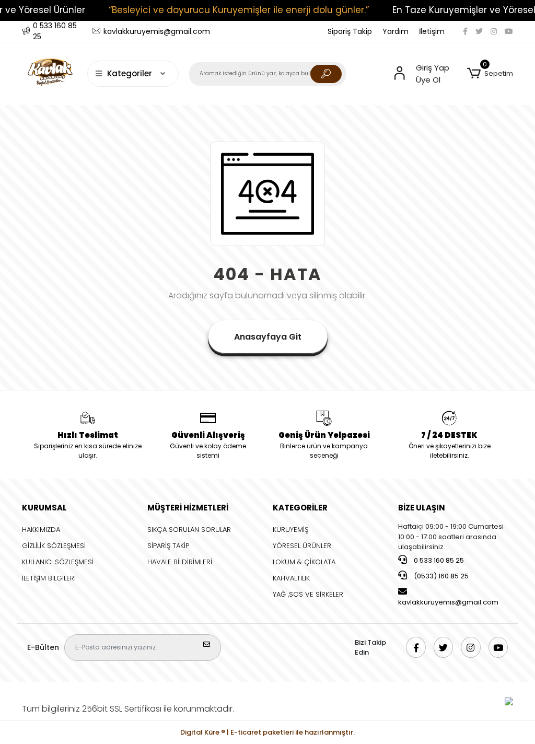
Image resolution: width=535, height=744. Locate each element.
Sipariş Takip (350, 31)
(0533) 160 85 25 (440, 576)
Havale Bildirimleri (179, 562)
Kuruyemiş (290, 529)
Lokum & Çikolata (304, 562)
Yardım (395, 31)
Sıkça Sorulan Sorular (189, 529)
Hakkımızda (41, 529)
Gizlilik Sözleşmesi (54, 546)
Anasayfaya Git (267, 337)
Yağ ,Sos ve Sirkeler (308, 594)
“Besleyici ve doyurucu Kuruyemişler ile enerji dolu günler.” (239, 10)
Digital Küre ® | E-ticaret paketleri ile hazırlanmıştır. (267, 732)
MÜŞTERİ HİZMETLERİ (187, 507)
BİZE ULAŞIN (421, 507)
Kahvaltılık (291, 578)
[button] (490, 74)
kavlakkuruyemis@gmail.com (448, 602)
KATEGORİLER (300, 507)
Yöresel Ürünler (302, 546)
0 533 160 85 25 (438, 560)
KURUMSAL (44, 507)
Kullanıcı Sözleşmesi (58, 562)
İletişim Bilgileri (49, 578)
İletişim (432, 31)
